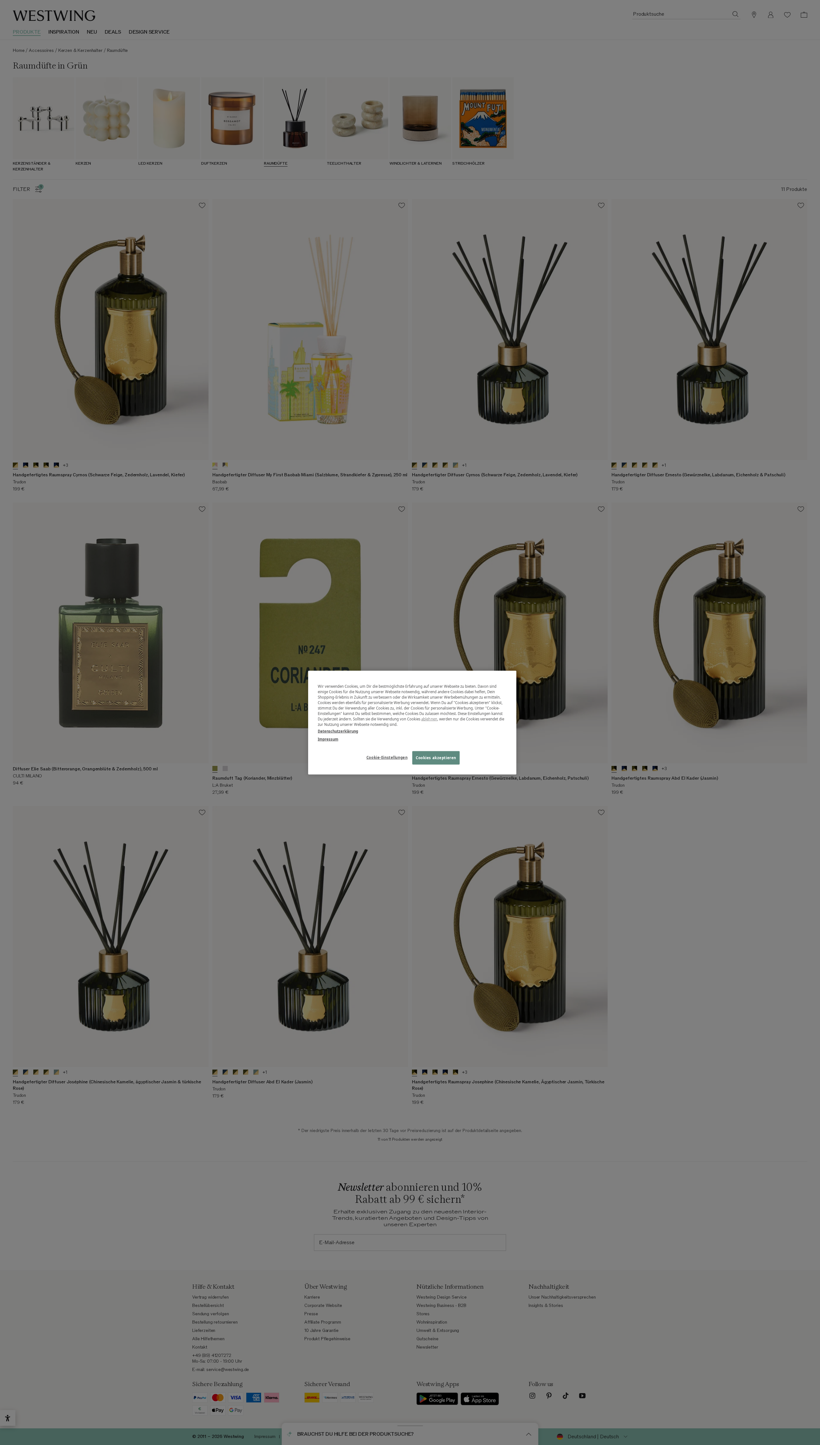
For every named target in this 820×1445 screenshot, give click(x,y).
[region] (412, 722)
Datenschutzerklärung (338, 731)
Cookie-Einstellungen (386, 757)
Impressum (328, 739)
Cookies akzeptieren (436, 757)
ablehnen (429, 719)
